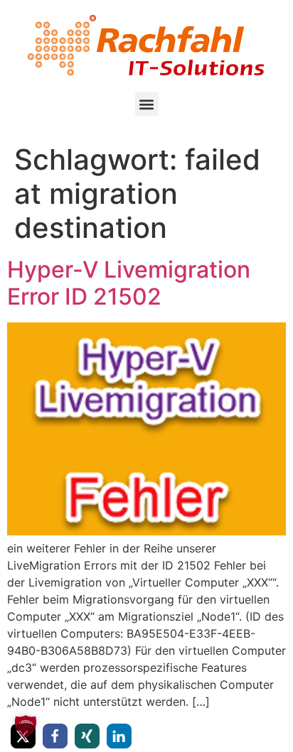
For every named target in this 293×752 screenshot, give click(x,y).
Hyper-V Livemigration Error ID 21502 (128, 283)
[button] (147, 104)
